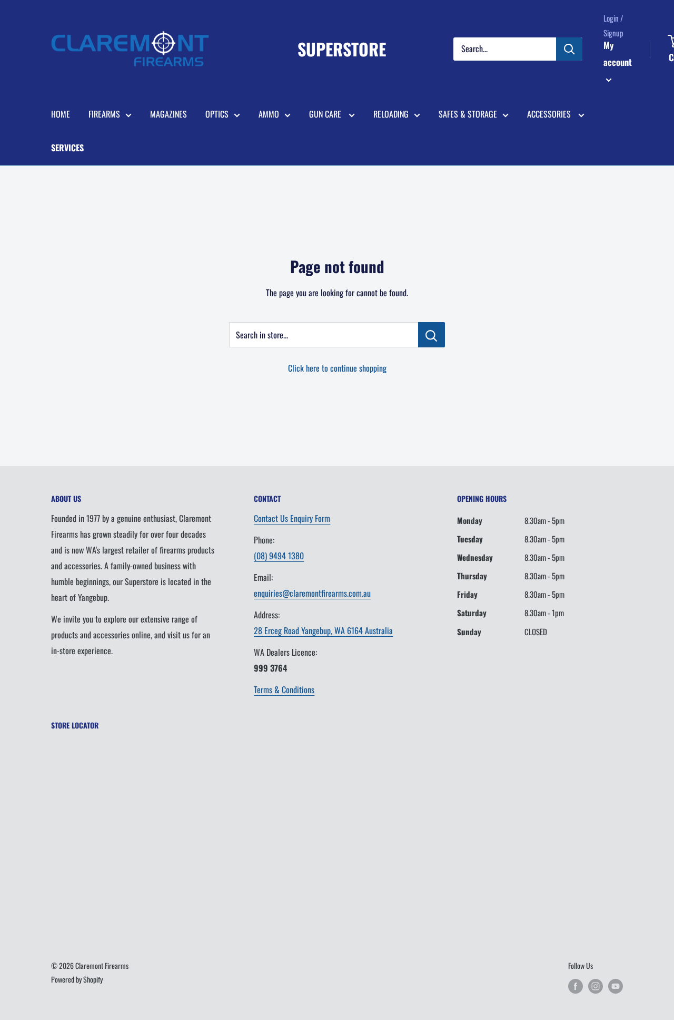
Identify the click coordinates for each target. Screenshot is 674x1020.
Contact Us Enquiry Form (292, 518)
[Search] (569, 49)
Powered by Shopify (77, 979)
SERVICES (67, 147)
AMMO (269, 114)
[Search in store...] (431, 334)
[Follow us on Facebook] (575, 986)
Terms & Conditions (284, 689)
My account (617, 53)
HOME (60, 114)
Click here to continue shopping (337, 368)
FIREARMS (104, 114)
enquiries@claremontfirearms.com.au (312, 593)
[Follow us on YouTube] (615, 986)
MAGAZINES (168, 114)
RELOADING (391, 114)
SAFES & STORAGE (468, 114)
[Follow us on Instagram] (595, 986)
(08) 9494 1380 (279, 555)
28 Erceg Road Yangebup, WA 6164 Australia (323, 630)
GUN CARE (326, 114)
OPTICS (217, 114)
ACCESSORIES (550, 114)
